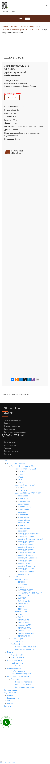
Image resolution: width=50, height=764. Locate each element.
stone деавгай (23, 517)
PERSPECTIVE (23, 596)
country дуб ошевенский (27, 558)
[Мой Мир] (21, 379)
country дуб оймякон (26, 552)
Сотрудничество (10, 442)
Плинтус (7, 423)
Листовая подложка (23, 684)
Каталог (7, 461)
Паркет (10, 695)
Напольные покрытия (12, 420)
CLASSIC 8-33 (23, 622)
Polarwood (19, 641)
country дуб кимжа (25, 555)
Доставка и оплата (11, 451)
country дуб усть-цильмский (29, 533)
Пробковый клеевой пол (24, 649)
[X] (25, 379)
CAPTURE (22, 598)
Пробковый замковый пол (25, 647)
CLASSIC (21, 582)
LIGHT (20, 482)
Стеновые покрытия (12, 426)
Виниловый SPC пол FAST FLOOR (28, 493)
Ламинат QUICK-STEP (23, 579)
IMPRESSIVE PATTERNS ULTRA (30, 593)
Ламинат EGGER (21, 612)
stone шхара (23, 496)
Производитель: (10, 83)
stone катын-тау (24, 507)
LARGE (20, 614)
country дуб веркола (26, 542)
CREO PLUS (22, 609)
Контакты (8, 454)
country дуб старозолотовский (30, 539)
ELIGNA (21, 587)
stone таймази (24, 520)
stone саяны (23, 498)
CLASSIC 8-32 (23, 620)
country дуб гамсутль (26, 563)
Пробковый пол (17, 644)
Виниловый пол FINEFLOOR (25, 469)
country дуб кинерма (26, 547)
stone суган (22, 525)
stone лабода (23, 504)
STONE (21, 474)
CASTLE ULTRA (24, 601)
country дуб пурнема (26, 571)
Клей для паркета (18, 671)
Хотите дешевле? (13, 94)
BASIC (20, 617)
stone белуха (23, 531)
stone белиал (23, 509)
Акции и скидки (10, 445)
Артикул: (7, 81)
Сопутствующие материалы (15, 432)
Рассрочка (8, 448)
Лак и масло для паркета (21, 674)
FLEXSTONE (23, 490)
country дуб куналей (26, 550)
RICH (20, 480)
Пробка (10, 703)
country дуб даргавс (26, 560)
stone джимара (24, 528)
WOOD (20, 477)
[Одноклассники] (17, 379)
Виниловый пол (13, 698)
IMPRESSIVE (23, 585)
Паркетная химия (10, 429)
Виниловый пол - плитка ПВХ (22, 466)
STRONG (21, 471)
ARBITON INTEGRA (18, 658)
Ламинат (14, 577)
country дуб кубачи (25, 544)
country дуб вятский (26, 536)
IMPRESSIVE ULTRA (25, 590)
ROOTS (17, 666)
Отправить (25, 218)
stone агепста (23, 574)
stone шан (22, 512)
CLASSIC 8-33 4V (24, 628)
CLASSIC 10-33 (24, 636)
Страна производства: (13, 86)
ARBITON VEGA (17, 655)
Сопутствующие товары (16, 394)
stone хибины (23, 515)
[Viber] (33, 379)
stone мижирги (24, 501)
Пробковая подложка (23, 682)
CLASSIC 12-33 (24, 631)
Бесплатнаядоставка (17, 152)
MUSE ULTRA (23, 604)
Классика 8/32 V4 (25, 625)
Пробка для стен (17, 663)
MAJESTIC (22, 606)
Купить (12, 98)
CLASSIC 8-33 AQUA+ (26, 633)
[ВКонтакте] (12, 379)
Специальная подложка (24, 687)
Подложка (15, 679)
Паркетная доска (18, 639)
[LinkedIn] (29, 379)
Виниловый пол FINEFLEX (25, 485)
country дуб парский (26, 569)
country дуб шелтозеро (27, 566)
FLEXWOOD (22, 488)
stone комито (23, 523)
